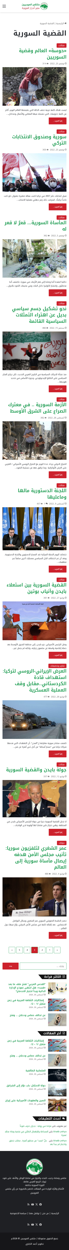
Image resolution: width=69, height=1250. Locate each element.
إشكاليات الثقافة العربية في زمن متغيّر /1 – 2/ (26, 1002)
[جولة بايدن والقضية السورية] (34, 798)
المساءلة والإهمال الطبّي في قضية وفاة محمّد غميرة (35, 1133)
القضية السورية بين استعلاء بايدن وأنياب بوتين (36, 588)
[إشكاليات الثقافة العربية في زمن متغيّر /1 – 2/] (57, 1005)
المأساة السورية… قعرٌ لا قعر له (35, 225)
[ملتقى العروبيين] (34, 6)
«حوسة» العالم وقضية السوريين (42, 53)
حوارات (62, 843)
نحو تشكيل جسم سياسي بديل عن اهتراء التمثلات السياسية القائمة (39, 315)
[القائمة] (4, 7)
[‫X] (36, 1204)
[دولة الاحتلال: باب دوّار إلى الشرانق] (57, 1090)
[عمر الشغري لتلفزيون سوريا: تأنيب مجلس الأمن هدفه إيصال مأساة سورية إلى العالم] (34, 896)
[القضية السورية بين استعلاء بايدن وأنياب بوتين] (34, 620)
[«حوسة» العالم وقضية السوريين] (34, 86)
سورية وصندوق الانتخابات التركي (39, 140)
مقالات (61, 45)
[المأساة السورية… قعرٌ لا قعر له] (34, 258)
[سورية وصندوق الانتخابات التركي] (34, 172)
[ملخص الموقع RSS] (28, 1204)
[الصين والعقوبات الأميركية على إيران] (57, 1105)
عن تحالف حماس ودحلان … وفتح (28, 1015)
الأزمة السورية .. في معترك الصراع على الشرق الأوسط (37, 407)
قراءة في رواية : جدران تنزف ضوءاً (35, 1126)
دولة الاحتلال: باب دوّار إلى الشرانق (26, 1085)
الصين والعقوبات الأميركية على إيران (25, 1100)
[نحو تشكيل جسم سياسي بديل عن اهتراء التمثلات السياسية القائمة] (34, 351)
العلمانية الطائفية (36, 1070)
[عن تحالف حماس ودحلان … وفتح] (57, 1019)
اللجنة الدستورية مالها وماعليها (42, 493)
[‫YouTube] (32, 1204)
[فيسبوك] (41, 1204)
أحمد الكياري (31, 1244)
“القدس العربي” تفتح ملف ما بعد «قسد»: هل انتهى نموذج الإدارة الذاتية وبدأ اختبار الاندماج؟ (27, 988)
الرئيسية (60, 23)
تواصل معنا (34, 1213)
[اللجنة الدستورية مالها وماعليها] (34, 528)
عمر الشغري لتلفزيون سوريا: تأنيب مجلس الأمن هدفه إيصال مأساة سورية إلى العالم (36, 857)
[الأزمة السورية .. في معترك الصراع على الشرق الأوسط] (34, 440)
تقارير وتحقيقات (57, 666)
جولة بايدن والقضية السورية (36, 769)
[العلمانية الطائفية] (57, 1075)
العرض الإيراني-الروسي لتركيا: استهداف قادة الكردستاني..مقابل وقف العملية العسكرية (34, 680)
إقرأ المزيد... (57, 121)
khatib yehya (59, 1131)
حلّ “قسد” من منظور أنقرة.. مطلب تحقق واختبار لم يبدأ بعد (37, 1142)
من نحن (45, 1213)
